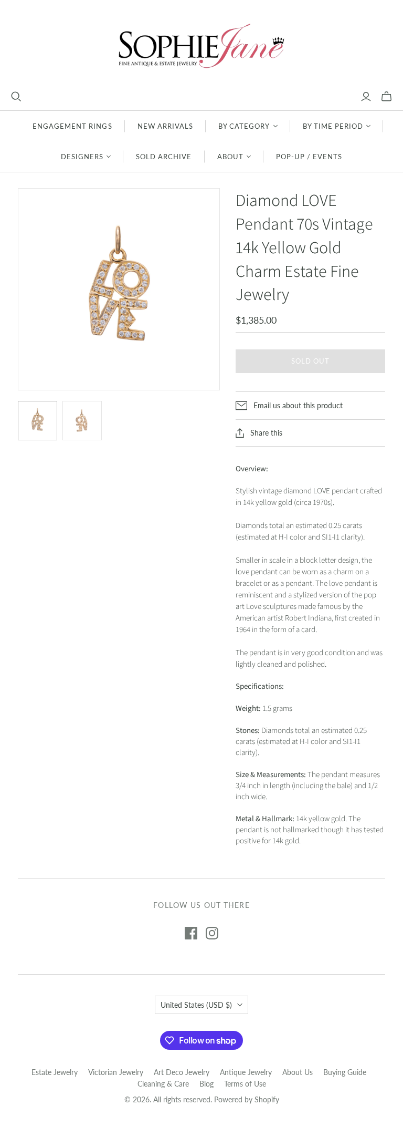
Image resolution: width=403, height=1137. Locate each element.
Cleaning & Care (163, 1083)
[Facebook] (191, 933)
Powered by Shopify (246, 1099)
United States (196, 1004)
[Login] (366, 96)
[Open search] (16, 96)
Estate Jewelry (54, 1072)
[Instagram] (212, 933)
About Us (297, 1072)
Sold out (310, 361)
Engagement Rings (72, 126)
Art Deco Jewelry (181, 1072)
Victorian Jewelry (115, 1072)
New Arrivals (165, 126)
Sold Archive (164, 156)
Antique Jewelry (246, 1072)
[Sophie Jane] (201, 45)
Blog (206, 1083)
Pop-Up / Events (309, 156)
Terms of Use (245, 1083)
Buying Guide (344, 1072)
